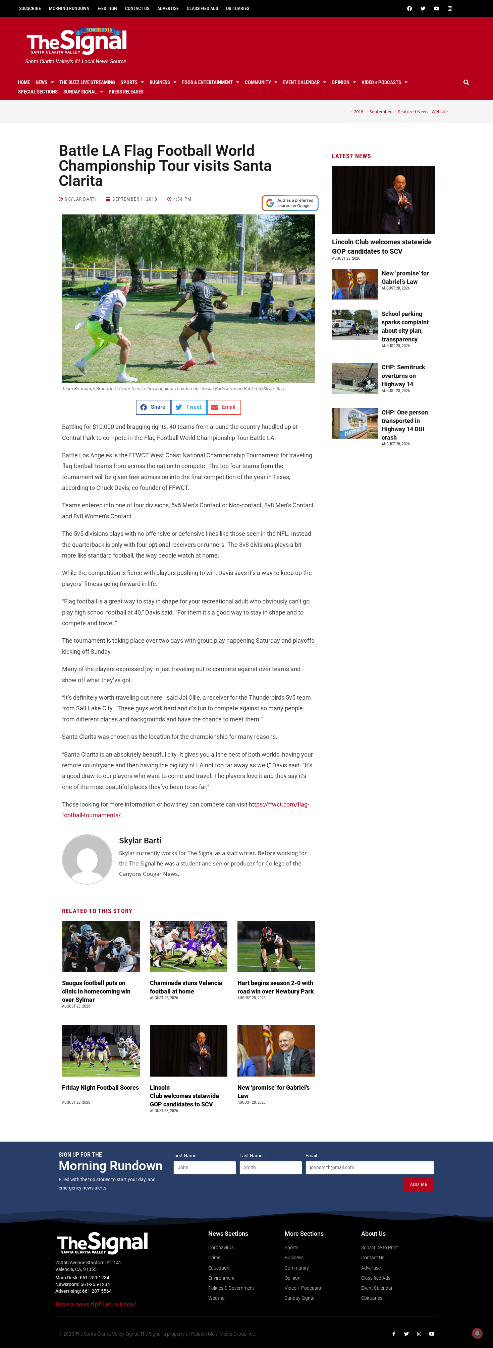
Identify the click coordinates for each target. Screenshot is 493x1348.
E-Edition (107, 8)
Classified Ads (202, 8)
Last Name (251, 1155)
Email (312, 1155)
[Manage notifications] (477, 1333)
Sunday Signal (80, 92)
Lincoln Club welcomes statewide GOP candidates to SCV (184, 1096)
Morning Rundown (69, 8)
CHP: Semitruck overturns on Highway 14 (403, 375)
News (41, 82)
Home (24, 82)
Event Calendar (301, 82)
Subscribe (30, 8)
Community (258, 82)
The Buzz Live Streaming (87, 82)
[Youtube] (436, 8)
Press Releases (126, 92)
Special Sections (38, 92)
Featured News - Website (423, 112)
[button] (466, 82)
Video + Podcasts (381, 82)
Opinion (340, 82)
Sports (129, 82)
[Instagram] (450, 8)
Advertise (168, 8)
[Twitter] (423, 8)
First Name (185, 1155)
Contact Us (137, 8)
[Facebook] (409, 8)
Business (160, 82)
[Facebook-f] (393, 1334)
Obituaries (237, 8)
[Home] (345, 112)
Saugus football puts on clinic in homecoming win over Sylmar (96, 991)
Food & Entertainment (207, 82)
